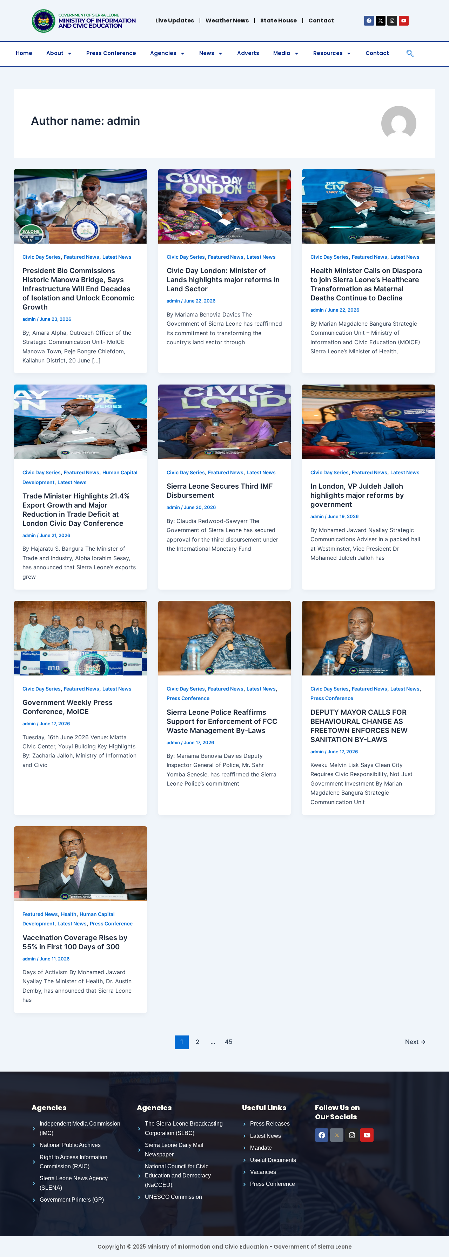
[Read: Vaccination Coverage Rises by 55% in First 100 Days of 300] (80, 863)
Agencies (163, 53)
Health (68, 914)
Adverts (248, 53)
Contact (377, 53)
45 (229, 1041)
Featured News (81, 257)
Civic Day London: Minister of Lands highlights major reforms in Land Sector (223, 279)
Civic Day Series (41, 257)
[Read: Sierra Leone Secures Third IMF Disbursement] (224, 421)
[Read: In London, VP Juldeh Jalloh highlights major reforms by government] (368, 421)
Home (24, 53)
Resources (328, 53)
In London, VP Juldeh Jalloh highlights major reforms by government (357, 495)
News (206, 53)
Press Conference (111, 53)
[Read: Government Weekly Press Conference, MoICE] (80, 637)
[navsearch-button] (410, 54)
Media (281, 53)
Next (415, 1041)
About (54, 53)
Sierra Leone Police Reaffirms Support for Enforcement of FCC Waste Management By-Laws (222, 721)
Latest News (117, 257)
